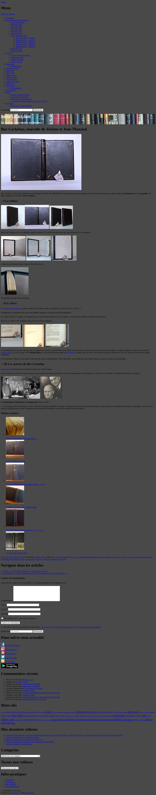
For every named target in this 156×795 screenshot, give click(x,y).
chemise (101, 712)
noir (128, 557)
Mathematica (11, 90)
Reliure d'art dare (16, 116)
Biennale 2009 (16, 51)
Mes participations (18, 22)
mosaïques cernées (134, 715)
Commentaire (7, 601)
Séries (8, 92)
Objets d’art (10, 86)
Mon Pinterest (10, 654)
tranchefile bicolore (17, 559)
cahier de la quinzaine (11, 308)
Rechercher (5, 110)
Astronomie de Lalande (31, 686)
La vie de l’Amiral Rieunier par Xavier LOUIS (29, 101)
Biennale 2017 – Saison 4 (25, 44)
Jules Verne (10, 73)
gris (71, 716)
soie (145, 557)
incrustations (76, 716)
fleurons (101, 557)
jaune (82, 715)
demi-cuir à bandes (144, 712)
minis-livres (104, 716)
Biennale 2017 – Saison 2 (25, 40)
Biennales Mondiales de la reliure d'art (20, 712)
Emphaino (30, 793)
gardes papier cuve (51, 715)
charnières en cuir (69, 557)
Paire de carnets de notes (20, 55)
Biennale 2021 (16, 31)
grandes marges (65, 716)
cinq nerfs (108, 712)
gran (118, 557)
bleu (37, 712)
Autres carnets (16, 62)
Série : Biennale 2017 (19, 36)
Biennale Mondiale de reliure (17, 20)
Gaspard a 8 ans (28, 691)
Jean (10, 369)
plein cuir (139, 557)
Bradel (48, 712)
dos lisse (80, 557)
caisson (58, 557)
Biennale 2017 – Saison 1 (25, 38)
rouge (26, 719)
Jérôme (3, 369)
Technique (10, 103)
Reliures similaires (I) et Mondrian (19, 744)
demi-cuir (132, 711)
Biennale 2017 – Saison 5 (25, 46)
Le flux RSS (10, 662)
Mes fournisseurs (12, 787)
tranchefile (5, 559)
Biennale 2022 (16, 29)
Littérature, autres (12, 82)
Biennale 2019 (16, 33)
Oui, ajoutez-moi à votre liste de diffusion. (19, 618)
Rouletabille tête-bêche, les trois (34, 699)
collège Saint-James (120, 712)
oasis (149, 716)
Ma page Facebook (12, 645)
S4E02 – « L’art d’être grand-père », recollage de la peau (24, 571)
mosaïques (119, 715)
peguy (133, 557)
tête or (131, 719)
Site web (4, 614)
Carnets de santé (17, 60)
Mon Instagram (11, 650)
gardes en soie (110, 557)
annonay (3, 712)
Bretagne (54, 712)
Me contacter (11, 784)
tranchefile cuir (118, 719)
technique (33, 719)
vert (136, 720)
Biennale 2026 (16, 25)
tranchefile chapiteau (34, 559)
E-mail (4, 609)
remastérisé (19, 720)
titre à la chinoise (44, 720)
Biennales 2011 (17, 49)
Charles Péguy (11, 77)
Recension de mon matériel (21, 99)
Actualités (10, 18)
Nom (3, 605)
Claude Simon (11, 79)
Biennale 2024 (16, 27)
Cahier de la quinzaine (19, 97)
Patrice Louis (11, 75)
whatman (46, 559)
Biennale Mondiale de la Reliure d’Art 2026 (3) (24, 740)
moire (123, 557)
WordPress (15, 793)
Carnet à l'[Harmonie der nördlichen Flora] (22, 737)
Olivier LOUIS (19, 557)
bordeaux (42, 712)
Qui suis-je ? (10, 782)
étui (13, 723)
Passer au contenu (8, 14)
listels (88, 716)
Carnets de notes (17, 57)
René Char (10, 71)
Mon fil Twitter (11, 658)
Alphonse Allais (12, 68)
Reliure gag (10, 84)
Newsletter (10, 780)
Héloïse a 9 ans (28, 680)
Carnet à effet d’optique (31, 684)
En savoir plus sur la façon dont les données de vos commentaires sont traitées (71, 627)
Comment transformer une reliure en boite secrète (41, 693)
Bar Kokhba (70, 352)
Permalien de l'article (58, 559)
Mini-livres (10, 64)
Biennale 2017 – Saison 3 (25, 42)
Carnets (9, 53)
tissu (150, 557)
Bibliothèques (16, 66)
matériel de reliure (95, 716)
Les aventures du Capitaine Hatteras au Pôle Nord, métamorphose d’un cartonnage (34, 573)
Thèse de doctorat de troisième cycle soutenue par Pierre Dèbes (30, 742)
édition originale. (90, 557)
